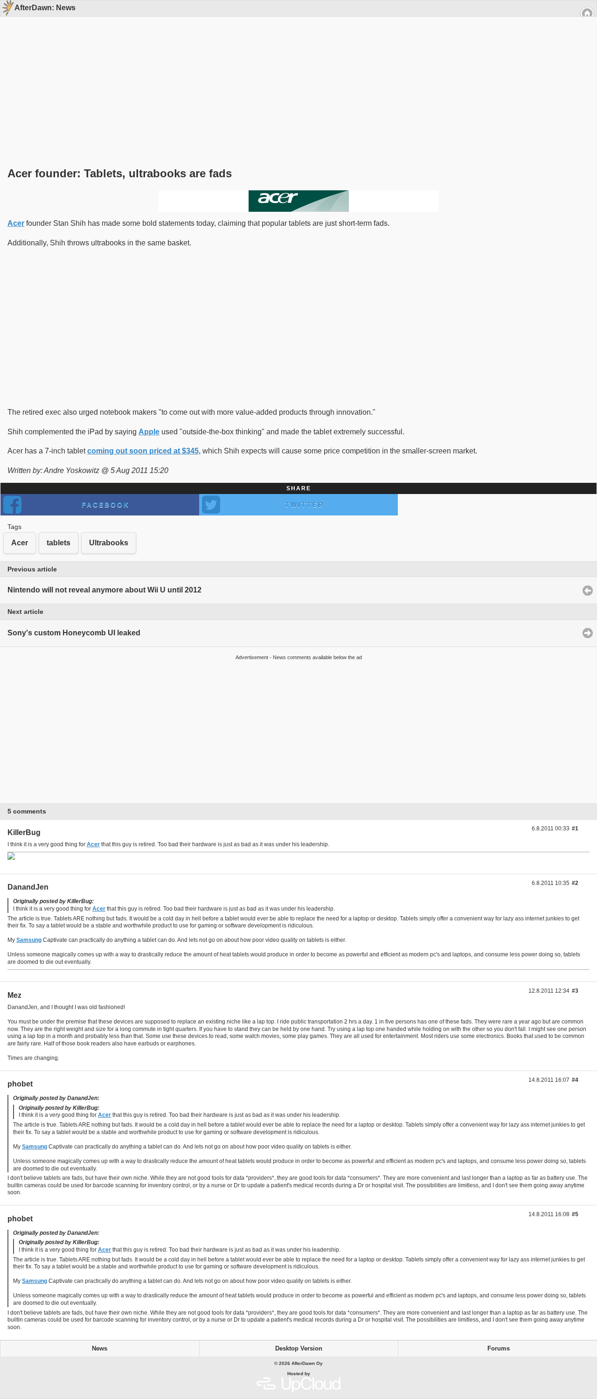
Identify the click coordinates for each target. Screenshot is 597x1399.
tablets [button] (58, 543)
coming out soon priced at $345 (143, 451)
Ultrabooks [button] (108, 543)
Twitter (304, 504)
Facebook (106, 504)
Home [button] (587, 14)
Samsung (29, 940)
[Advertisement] (295, 75)
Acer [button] (19, 543)
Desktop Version (298, 1348)
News (99, 1348)
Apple (149, 432)
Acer (15, 223)
